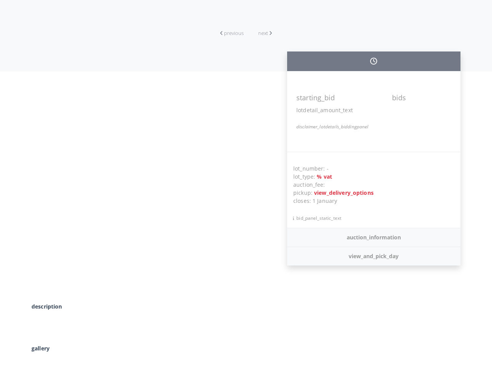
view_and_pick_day (374, 256)
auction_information (374, 237)
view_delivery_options (344, 192)
